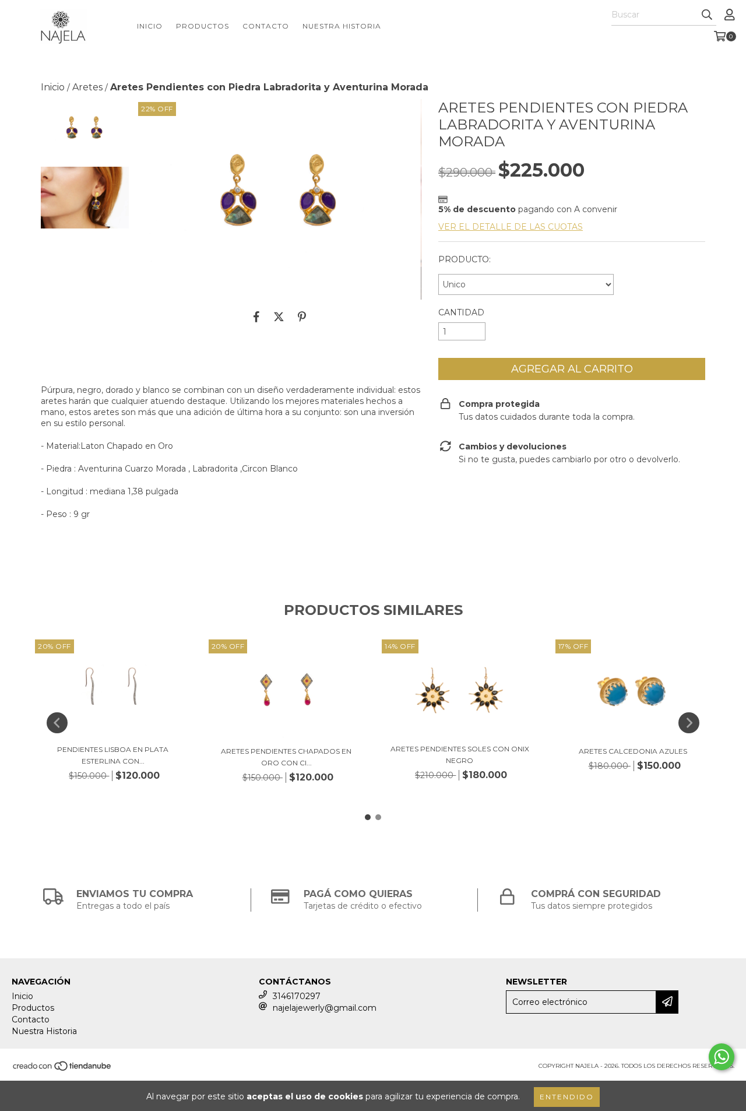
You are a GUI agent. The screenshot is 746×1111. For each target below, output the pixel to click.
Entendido (567, 1096)
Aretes (87, 87)
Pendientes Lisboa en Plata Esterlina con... (112, 755)
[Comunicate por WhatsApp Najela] (721, 1056)
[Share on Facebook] (256, 317)
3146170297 (297, 996)
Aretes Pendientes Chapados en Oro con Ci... (286, 757)
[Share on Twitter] (278, 317)
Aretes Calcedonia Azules (633, 751)
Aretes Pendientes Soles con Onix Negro (459, 754)
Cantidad (461, 312)
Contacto (265, 26)
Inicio (150, 26)
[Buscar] (707, 15)
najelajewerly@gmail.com (324, 1008)
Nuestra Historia (341, 26)
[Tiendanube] (63, 1070)
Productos (202, 26)
